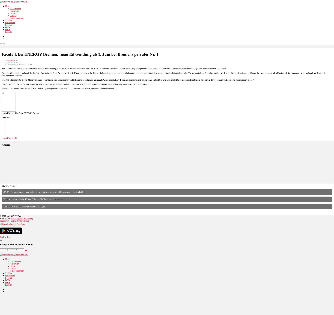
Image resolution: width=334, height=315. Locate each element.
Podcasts (8, 25)
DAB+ (8, 27)
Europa (13, 15)
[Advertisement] (19, 165)
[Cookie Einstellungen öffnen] (19, 314)
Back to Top (5, 237)
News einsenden (17, 18)
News (7, 6)
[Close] (1, 240)
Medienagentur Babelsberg (22, 218)
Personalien (10, 22)
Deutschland (15, 8)
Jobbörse (9, 20)
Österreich (14, 11)
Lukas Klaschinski (9, 138)
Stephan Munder (12, 60)
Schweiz (13, 13)
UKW (7, 30)
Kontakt (8, 32)
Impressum (4, 221)
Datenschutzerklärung (20, 221)
